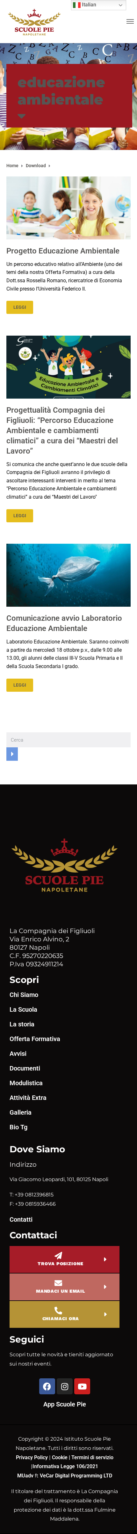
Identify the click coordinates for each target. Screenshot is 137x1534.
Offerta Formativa (35, 1039)
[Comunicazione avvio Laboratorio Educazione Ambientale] (68, 575)
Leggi (19, 307)
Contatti (21, 1219)
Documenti (25, 1068)
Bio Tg (18, 1127)
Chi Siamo (24, 995)
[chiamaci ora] (58, 1310)
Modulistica (26, 1083)
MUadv (26, 1476)
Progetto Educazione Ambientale (62, 250)
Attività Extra (28, 1098)
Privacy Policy (32, 1457)
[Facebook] (47, 1386)
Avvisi (18, 1053)
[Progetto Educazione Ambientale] (68, 208)
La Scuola (23, 1009)
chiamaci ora (60, 1318)
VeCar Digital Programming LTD (76, 1476)
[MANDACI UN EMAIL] (58, 1283)
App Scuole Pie (64, 1404)
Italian (88, 5)
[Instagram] (65, 1386)
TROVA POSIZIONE (60, 1263)
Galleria (21, 1112)
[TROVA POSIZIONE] (58, 1255)
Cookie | (61, 1457)
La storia (22, 1024)
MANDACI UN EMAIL (60, 1291)
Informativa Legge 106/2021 (65, 1466)
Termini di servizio (92, 1457)
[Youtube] (82, 1386)
